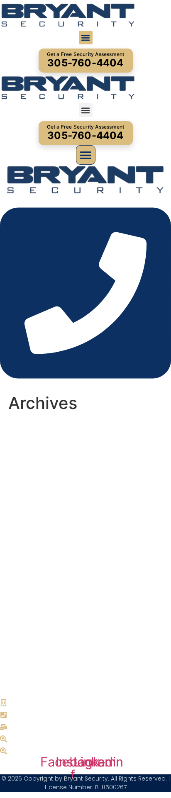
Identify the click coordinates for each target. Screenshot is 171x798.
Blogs (13, 614)
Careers (16, 587)
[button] (86, 37)
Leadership (22, 574)
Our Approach (28, 561)
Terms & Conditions (35, 659)
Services (17, 534)
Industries (20, 548)
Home (14, 521)
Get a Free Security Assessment (86, 60)
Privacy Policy (26, 646)
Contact (17, 601)
